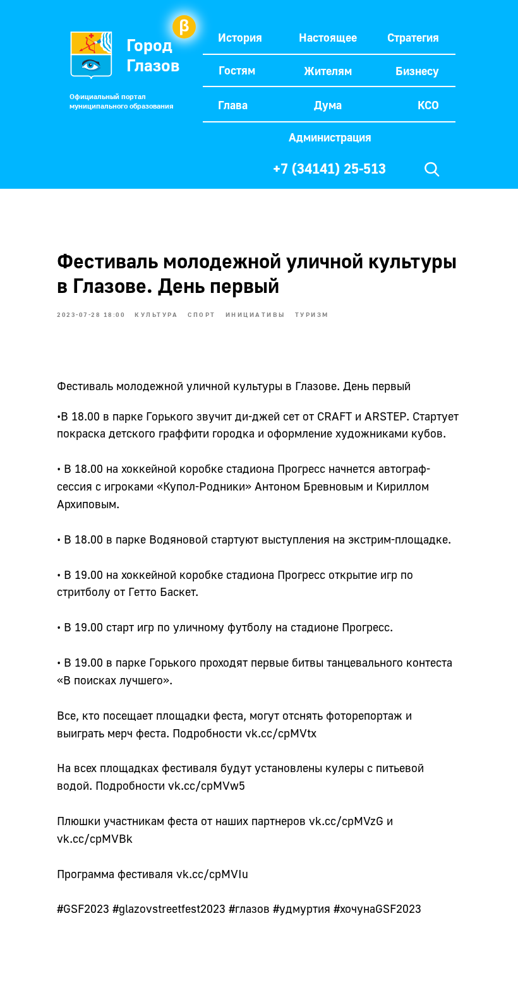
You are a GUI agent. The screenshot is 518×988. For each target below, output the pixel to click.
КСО (428, 105)
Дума (328, 105)
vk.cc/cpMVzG (346, 821)
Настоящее (328, 37)
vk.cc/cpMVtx (280, 733)
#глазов (249, 908)
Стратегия (413, 37)
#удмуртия (301, 908)
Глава (233, 105)
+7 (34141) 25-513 (329, 168)
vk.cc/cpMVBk (95, 838)
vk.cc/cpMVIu (212, 874)
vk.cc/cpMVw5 (206, 785)
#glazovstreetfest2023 (169, 908)
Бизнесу (417, 71)
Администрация (330, 137)
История (240, 37)
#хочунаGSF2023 (377, 908)
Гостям (237, 70)
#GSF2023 (83, 908)
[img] (432, 169)
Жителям (328, 71)
